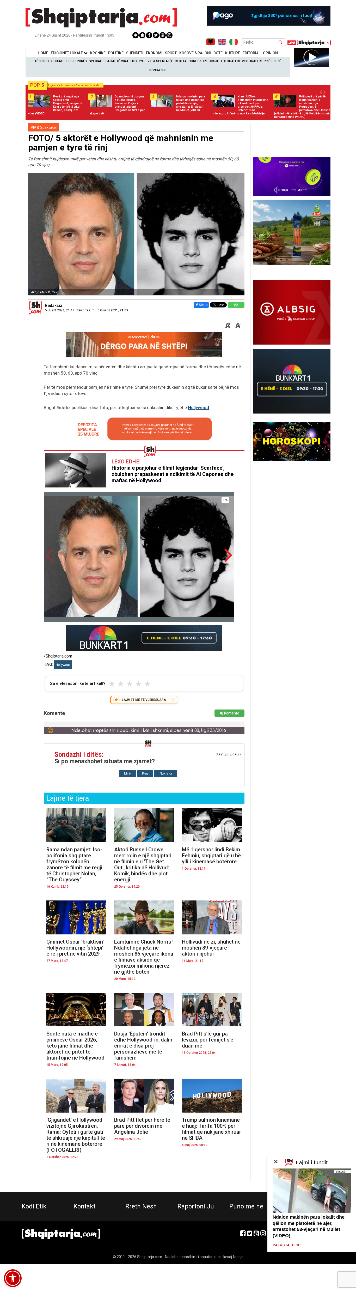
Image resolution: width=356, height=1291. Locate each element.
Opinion (270, 53)
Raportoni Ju (195, 1206)
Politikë (116, 53)
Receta (181, 61)
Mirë (127, 773)
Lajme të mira (117, 61)
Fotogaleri (230, 61)
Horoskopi (198, 61)
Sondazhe (157, 70)
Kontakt (84, 1206)
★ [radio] (112, 683)
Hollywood (198, 407)
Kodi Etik (34, 1206)
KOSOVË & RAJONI (195, 53)
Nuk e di (165, 773)
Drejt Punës (76, 61)
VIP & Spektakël (160, 61)
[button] (12, 1278)
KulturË (232, 53)
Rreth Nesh (141, 1206)
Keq (145, 773)
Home (43, 53)
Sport (171, 53)
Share (203, 305)
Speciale (96, 61)
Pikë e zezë (272, 61)
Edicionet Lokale (67, 53)
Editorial (251, 53)
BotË (218, 53)
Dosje (214, 61)
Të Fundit (42, 61)
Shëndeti (134, 53)
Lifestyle (138, 61)
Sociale (57, 61)
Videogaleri (252, 61)
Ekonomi (154, 53)
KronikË (98, 53)
